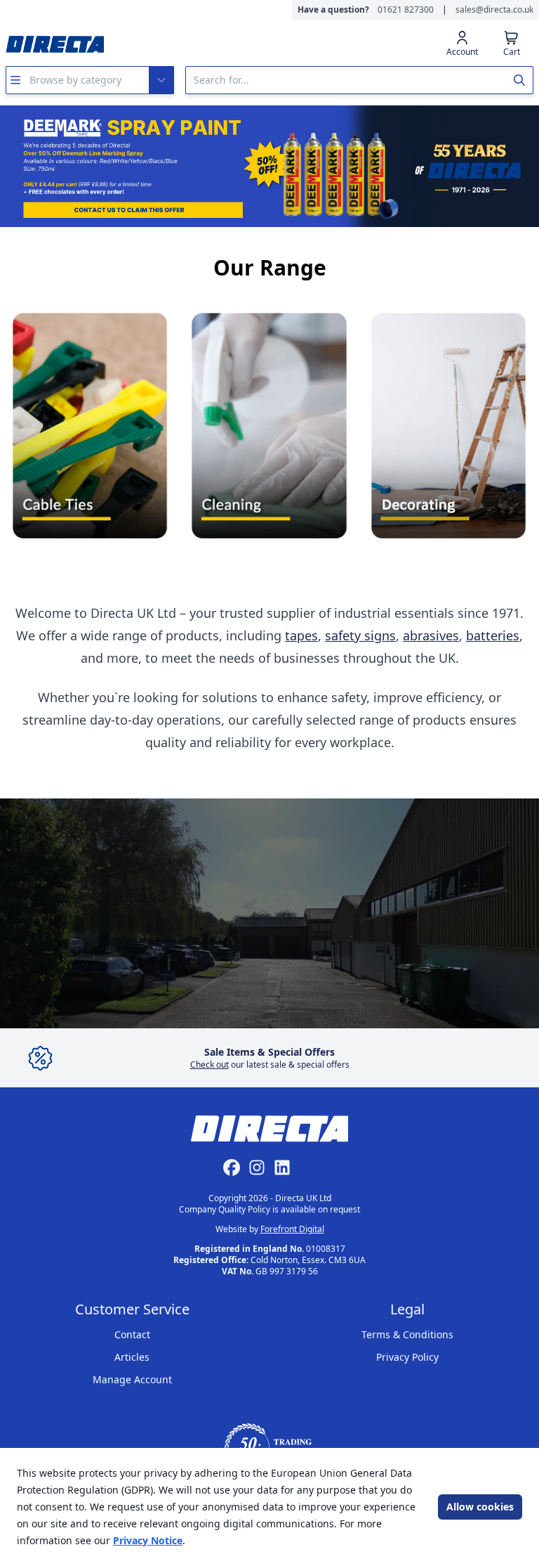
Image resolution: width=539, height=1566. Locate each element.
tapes (301, 635)
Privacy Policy (407, 1357)
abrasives (431, 635)
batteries (492, 635)
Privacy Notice (147, 1540)
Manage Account (132, 1379)
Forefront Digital (292, 1229)
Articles (131, 1357)
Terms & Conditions (407, 1334)
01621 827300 (406, 9)
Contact (132, 1334)
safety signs (360, 635)
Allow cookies (480, 1506)
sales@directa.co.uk (494, 9)
